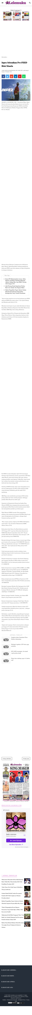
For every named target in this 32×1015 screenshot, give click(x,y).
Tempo (26, 996)
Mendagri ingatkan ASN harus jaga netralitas (20, 645)
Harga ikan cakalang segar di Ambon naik (20, 659)
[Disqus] (16, 688)
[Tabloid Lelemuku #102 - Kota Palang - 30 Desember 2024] (7, 16)
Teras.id (19, 998)
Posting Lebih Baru (7, 758)
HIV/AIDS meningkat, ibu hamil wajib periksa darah (19, 652)
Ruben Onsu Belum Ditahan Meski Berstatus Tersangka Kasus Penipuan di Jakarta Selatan (13, 925)
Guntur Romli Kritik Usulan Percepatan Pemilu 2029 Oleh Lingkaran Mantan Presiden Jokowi (12, 895)
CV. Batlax (24, 995)
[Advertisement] (16, 39)
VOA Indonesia (21, 996)
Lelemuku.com (14, 995)
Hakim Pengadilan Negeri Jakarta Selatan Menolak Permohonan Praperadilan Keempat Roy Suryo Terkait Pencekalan (15, 291)
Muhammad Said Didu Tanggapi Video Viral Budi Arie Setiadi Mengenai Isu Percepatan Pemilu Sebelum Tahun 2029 (13, 917)
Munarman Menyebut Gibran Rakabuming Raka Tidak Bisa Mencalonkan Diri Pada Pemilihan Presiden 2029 (12, 882)
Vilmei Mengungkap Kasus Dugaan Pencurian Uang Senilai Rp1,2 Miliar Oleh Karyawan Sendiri (12, 909)
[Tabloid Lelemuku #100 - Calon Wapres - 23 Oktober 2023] (26, 16)
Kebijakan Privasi (22, 999)
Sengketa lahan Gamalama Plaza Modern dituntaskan (19, 638)
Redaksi (4, 999)
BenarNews (13, 998)
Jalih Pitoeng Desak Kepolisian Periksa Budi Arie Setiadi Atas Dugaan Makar (15, 286)
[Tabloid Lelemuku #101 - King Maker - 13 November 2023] (16, 16)
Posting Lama (26, 758)
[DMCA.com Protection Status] (12, 1003)
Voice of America (14, 996)
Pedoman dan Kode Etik (12, 999)
